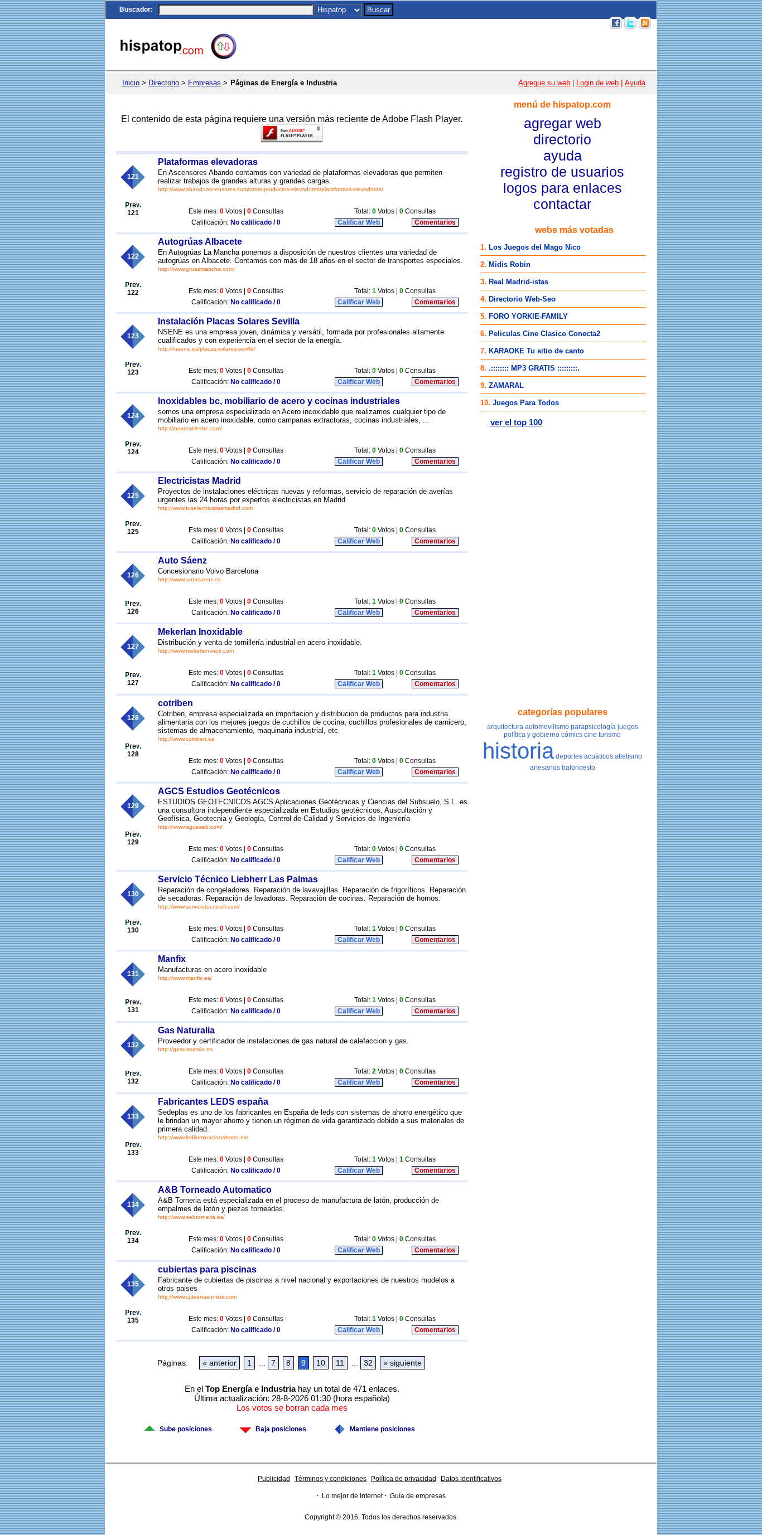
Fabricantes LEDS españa (213, 1101)
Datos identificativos (471, 1479)
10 (320, 1362)
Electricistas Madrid (199, 480)
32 (368, 1362)
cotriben (175, 703)
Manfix (172, 959)
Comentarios (435, 222)
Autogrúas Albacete (200, 241)
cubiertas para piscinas (207, 1269)
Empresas (204, 83)
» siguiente (402, 1362)
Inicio (399, 23)
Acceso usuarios (577, 23)
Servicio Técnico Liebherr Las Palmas (238, 879)
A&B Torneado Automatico (215, 1189)
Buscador (135, 9)
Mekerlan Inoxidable (200, 632)
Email (535, 23)
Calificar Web (358, 222)
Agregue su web (544, 83)
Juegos (479, 23)
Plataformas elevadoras (208, 162)
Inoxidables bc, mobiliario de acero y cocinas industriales (279, 401)
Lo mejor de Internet (352, 1496)
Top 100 (508, 23)
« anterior (219, 1362)
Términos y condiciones (330, 1479)
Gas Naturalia (186, 1030)
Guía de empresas (418, 1496)
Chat (420, 23)
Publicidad (274, 1479)
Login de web (597, 83)
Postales (448, 23)
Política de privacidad (403, 1479)
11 (340, 1362)
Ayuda (635, 83)
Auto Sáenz (182, 560)
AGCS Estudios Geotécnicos (219, 791)
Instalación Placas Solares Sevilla (229, 321)
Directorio (163, 83)
